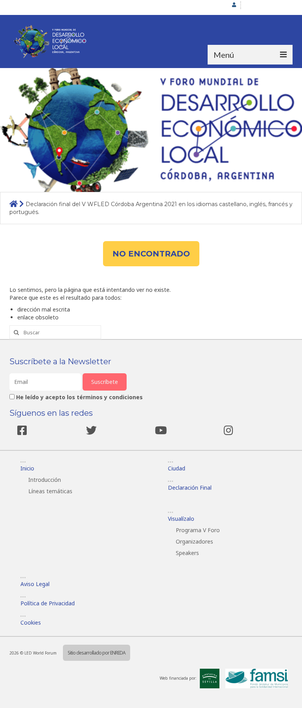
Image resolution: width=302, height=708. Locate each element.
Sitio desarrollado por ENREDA (96, 652)
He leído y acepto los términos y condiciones (79, 397)
